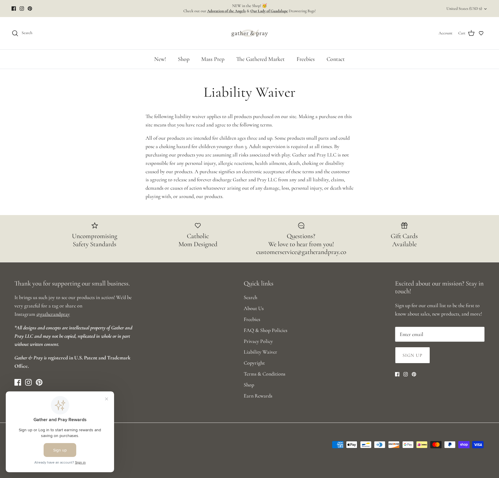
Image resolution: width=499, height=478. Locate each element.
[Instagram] (22, 8)
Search (250, 297)
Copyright (254, 363)
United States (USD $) (464, 8)
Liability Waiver (260, 352)
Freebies (306, 59)
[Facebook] (14, 8)
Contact (336, 59)
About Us (254, 308)
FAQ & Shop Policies (265, 330)
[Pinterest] (30, 8)
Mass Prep (212, 59)
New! (160, 59)
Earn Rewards (258, 396)
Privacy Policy (258, 341)
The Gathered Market (260, 59)
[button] (481, 33)
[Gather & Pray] (249, 33)
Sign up (412, 355)
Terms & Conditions (264, 374)
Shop (183, 59)
